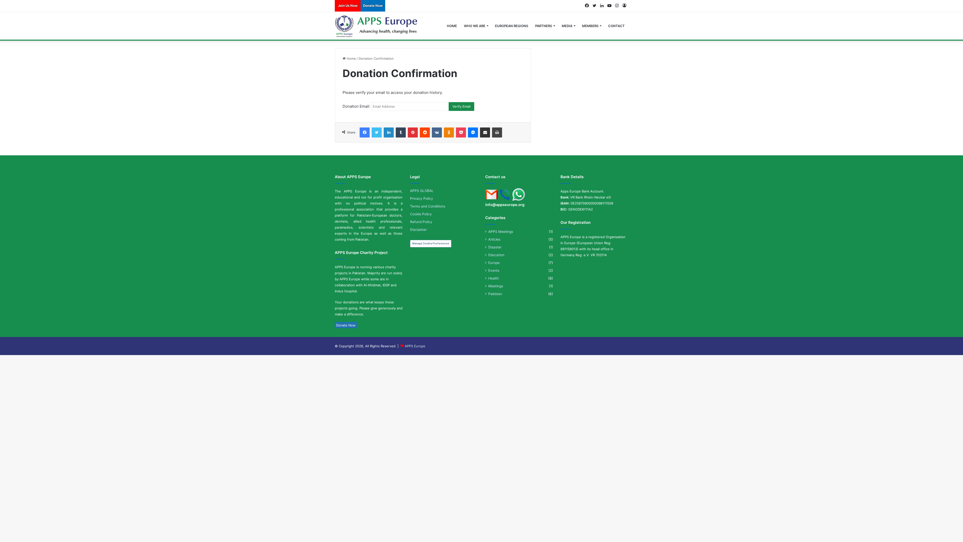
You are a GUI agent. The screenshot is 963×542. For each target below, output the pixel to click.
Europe (494, 263)
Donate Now (373, 6)
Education (496, 255)
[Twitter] (377, 132)
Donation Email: (356, 106)
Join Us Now (348, 6)
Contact (616, 26)
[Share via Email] (485, 132)
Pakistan (495, 294)
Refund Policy (421, 222)
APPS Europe (415, 346)
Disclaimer (418, 230)
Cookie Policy (421, 214)
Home (452, 26)
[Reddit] (425, 132)
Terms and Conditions (427, 206)
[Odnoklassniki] (449, 132)
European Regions (511, 26)
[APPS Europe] (376, 26)
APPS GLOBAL (422, 191)
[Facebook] (365, 132)
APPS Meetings (500, 232)
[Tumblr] (401, 132)
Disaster (495, 247)
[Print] (497, 132)
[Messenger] (473, 132)
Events (493, 270)
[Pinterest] (413, 132)
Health (493, 278)
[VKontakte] (437, 132)
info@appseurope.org (504, 204)
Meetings (495, 286)
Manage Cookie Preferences (430, 243)
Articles (494, 239)
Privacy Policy (421, 198)
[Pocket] (461, 132)
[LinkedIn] (389, 132)
